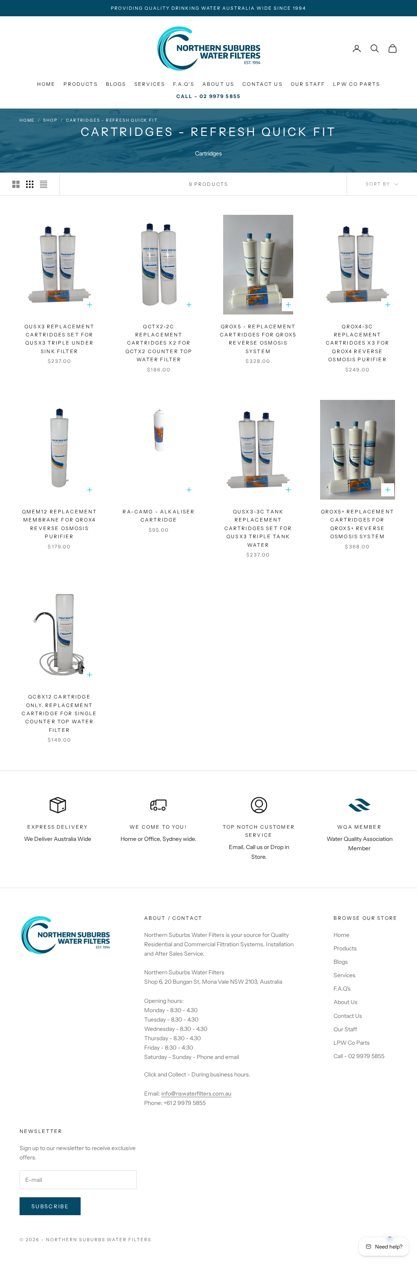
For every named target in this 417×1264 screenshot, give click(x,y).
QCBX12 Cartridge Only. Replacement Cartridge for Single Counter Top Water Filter (59, 713)
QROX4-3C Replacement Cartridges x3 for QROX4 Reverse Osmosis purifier (358, 343)
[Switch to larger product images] (16, 184)
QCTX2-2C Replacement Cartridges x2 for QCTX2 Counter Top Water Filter (159, 343)
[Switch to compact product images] (43, 184)
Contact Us (262, 84)
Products (80, 84)
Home (46, 84)
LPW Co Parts (356, 84)
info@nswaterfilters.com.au (196, 1093)
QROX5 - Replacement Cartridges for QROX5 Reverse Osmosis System (258, 338)
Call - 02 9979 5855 (208, 96)
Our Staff (308, 84)
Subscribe (50, 1206)
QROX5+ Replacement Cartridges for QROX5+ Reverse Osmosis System (357, 524)
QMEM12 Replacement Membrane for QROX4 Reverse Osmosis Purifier (59, 524)
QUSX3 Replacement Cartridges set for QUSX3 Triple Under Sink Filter (59, 338)
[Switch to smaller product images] (29, 184)
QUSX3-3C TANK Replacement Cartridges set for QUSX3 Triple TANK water (258, 528)
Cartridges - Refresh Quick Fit (111, 120)
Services (149, 84)
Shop (50, 120)
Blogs (116, 84)
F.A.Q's (183, 84)
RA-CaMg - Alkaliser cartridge (159, 516)
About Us (218, 84)
